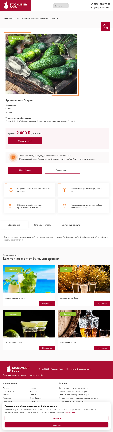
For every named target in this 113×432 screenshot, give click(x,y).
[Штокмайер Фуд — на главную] (15, 5)
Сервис (33, 394)
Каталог (6, 394)
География (7, 401)
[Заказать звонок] (105, 26)
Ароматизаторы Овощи (31, 18)
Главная (6, 18)
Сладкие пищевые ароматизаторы (74, 394)
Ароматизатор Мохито (15, 297)
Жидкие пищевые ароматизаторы (73, 388)
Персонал (7, 398)
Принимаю (56, 424)
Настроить (56, 418)
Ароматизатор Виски (69, 342)
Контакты (34, 401)
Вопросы (33, 391)
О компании (8, 391)
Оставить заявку (25, 141)
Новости (33, 388)
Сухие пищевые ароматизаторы (73, 391)
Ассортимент (15, 18)
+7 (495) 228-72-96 (100, 3)
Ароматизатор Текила (15, 342)
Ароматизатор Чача (69, 297)
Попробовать (25, 170)
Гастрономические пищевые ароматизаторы (78, 398)
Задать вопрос (62, 170)
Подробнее (47, 303)
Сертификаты (35, 398)
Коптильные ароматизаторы (71, 401)
